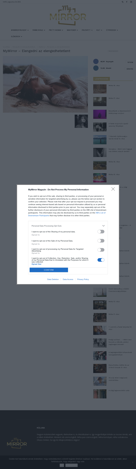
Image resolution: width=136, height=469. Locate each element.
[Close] (113, 189)
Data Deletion (53, 279)
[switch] (100, 231)
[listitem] (68, 225)
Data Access (68, 279)
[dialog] (68, 234)
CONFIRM (49, 270)
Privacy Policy (83, 279)
